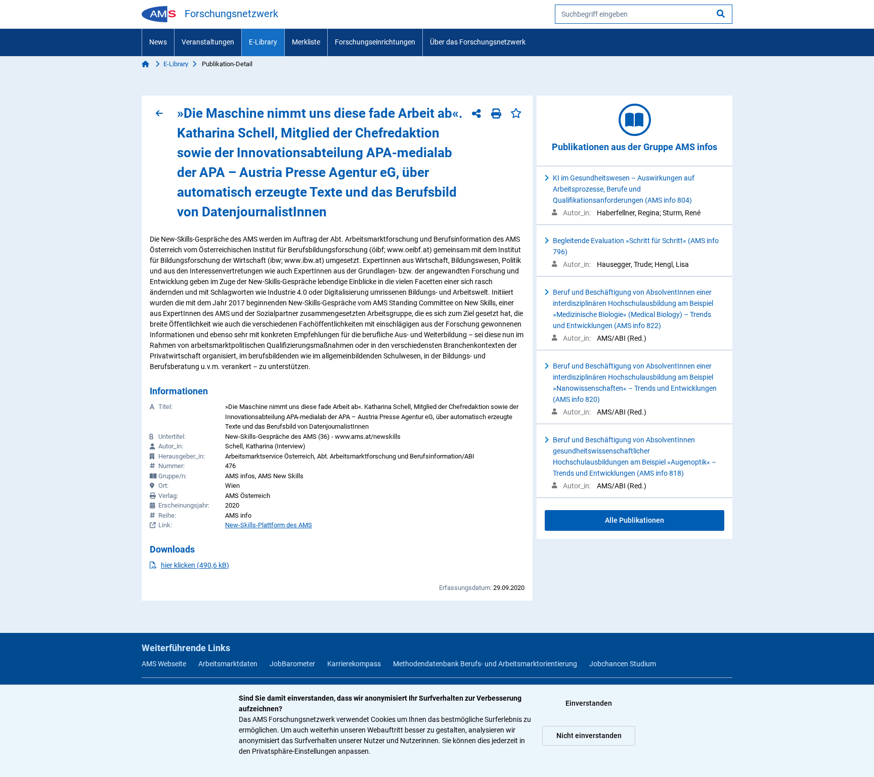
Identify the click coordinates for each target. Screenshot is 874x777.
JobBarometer (292, 664)
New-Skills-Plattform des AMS (268, 525)
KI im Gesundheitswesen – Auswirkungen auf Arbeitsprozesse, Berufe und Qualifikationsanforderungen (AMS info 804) (623, 189)
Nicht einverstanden (589, 736)
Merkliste (306, 42)
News (158, 42)
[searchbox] (643, 14)
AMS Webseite (164, 664)
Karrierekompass (354, 664)
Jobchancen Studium (622, 664)
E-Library (263, 42)
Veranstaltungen (208, 42)
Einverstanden (588, 703)
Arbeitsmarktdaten (227, 664)
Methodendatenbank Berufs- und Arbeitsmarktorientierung (485, 664)
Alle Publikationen (634, 520)
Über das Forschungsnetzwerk (478, 42)
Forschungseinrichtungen (375, 42)
